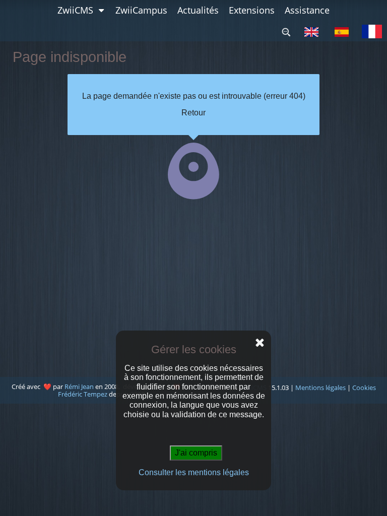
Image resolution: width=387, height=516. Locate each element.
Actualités (198, 10)
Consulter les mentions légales (194, 472)
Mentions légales (320, 387)
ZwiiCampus (141, 10)
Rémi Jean (79, 386)
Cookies (364, 387)
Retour (193, 112)
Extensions (252, 10)
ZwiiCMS (75, 10)
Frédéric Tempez (83, 394)
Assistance (307, 10)
